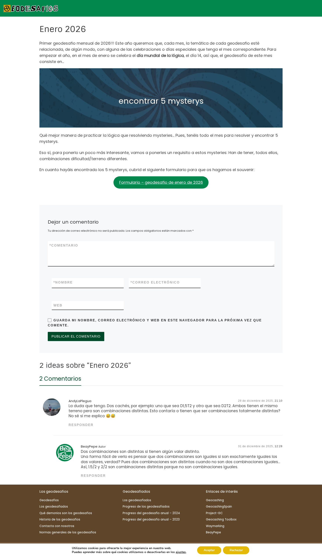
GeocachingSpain (219, 506)
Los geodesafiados (53, 506)
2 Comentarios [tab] (60, 379)
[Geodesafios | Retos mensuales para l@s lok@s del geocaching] (30, 8)
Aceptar (209, 550)
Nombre (63, 282)
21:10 (279, 400)
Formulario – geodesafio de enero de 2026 (161, 182)
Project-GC (214, 513)
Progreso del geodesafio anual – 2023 (151, 519)
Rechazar (236, 550)
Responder (81, 425)
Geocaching (215, 500)
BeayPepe (89, 446)
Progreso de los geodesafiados (146, 506)
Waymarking (215, 526)
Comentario (64, 245)
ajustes (181, 552)
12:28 (279, 446)
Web (57, 305)
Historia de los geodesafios (59, 519)
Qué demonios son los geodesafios (65, 513)
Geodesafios (49, 500)
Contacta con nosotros (56, 526)
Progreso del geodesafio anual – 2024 (151, 513)
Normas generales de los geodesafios (67, 532)
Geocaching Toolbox (221, 519)
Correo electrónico (155, 282)
